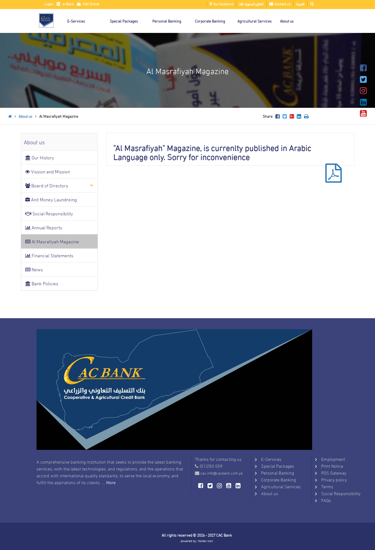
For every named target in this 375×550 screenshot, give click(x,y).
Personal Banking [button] (166, 21)
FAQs (326, 500)
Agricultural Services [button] (254, 21)
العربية (300, 3)
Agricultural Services (281, 486)
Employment (333, 459)
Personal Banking (277, 472)
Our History (42, 157)
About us (25, 116)
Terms (327, 486)
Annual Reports (46, 227)
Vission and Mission (50, 171)
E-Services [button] (76, 21)
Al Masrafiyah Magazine (54, 241)
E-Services (271, 459)
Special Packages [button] (124, 21)
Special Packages (277, 465)
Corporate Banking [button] (210, 21)
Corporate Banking (278, 479)
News (36, 269)
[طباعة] (306, 116)
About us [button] (287, 21)
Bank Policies (44, 283)
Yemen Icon (205, 540)
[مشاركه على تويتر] (284, 116)
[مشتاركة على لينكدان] (299, 116)
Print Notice (332, 465)
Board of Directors (49, 185)
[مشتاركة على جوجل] (292, 116)
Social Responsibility (52, 213)
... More (109, 482)
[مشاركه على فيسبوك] (277, 116)
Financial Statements (51, 255)
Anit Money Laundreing (53, 199)
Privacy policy (334, 479)
